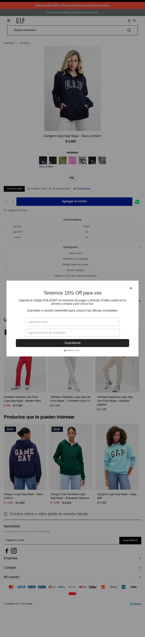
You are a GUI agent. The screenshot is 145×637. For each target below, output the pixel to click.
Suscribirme (73, 343)
